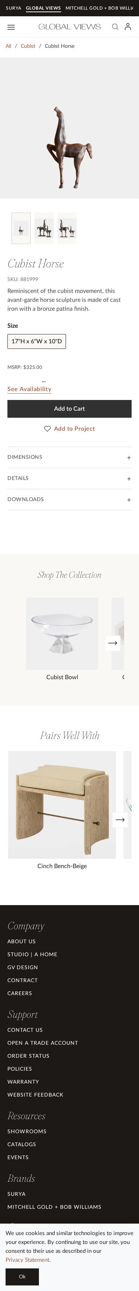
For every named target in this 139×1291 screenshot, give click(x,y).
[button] (25, 925)
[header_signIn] (128, 26)
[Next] (112, 643)
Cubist (28, 46)
